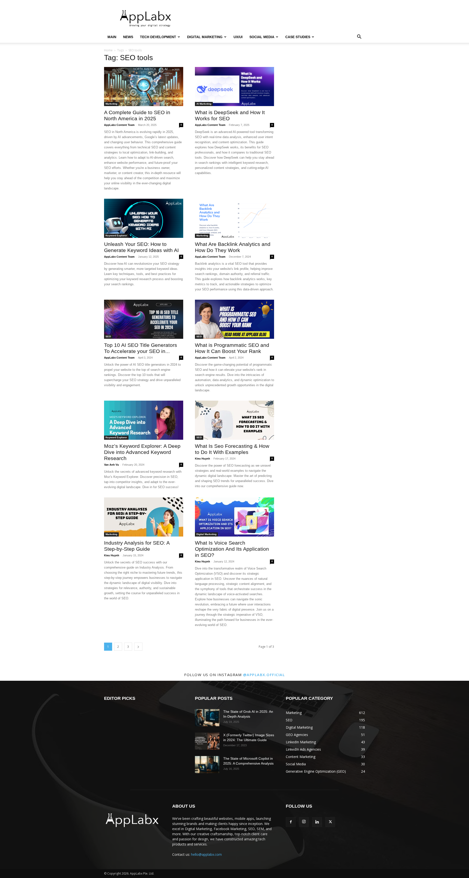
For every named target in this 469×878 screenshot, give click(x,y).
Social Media (261, 37)
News (128, 37)
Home (108, 50)
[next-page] (138, 647)
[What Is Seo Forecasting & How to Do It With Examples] (234, 420)
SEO (108, 336)
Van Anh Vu (111, 464)
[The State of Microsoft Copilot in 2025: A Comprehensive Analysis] (207, 764)
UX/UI (238, 37)
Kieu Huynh (202, 458)
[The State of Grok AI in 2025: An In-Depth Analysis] (207, 717)
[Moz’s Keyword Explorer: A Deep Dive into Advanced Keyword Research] (143, 420)
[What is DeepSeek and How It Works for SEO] (234, 86)
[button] (359, 37)
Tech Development (158, 37)
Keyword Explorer (116, 235)
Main (111, 37)
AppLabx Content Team (119, 124)
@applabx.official (264, 674)
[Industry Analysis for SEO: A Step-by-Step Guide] (143, 517)
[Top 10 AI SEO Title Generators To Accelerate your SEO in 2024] (143, 319)
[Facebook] (291, 822)
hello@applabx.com (206, 854)
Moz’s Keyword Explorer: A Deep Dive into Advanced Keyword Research (142, 452)
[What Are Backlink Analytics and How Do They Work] (234, 218)
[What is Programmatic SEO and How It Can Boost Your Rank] (234, 319)
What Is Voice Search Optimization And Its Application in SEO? (232, 549)
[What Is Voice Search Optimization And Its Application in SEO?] (234, 517)
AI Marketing (203, 103)
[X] (330, 822)
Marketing (111, 103)
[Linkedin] (317, 822)
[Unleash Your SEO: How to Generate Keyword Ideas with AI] (143, 218)
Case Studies (297, 37)
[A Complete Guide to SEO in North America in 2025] (143, 86)
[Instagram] (304, 822)
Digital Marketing (205, 37)
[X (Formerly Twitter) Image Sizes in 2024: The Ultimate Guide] (207, 741)
